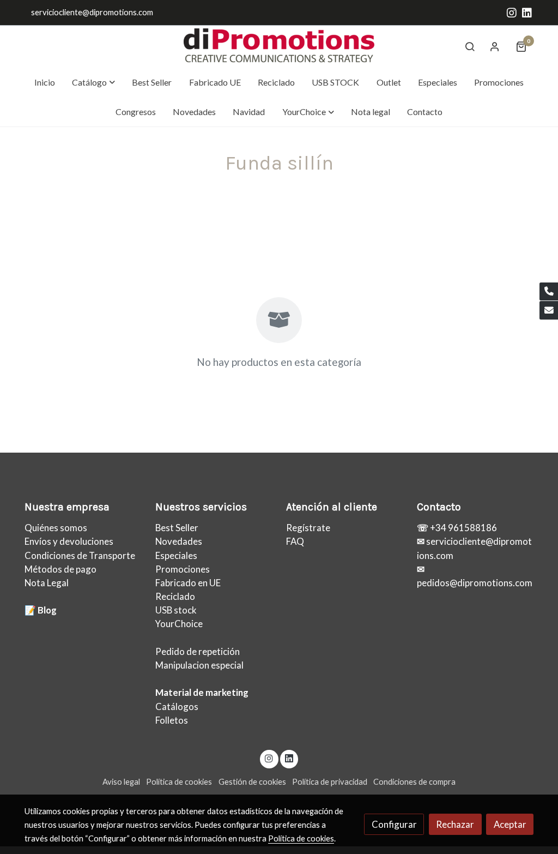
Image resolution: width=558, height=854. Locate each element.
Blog (47, 610)
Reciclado (175, 596)
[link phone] (548, 291)
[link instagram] (512, 12)
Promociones (182, 569)
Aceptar (510, 824)
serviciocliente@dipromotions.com (92, 12)
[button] (94, 82)
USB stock (176, 610)
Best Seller (176, 527)
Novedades (178, 541)
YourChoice (179, 623)
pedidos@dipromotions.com (474, 582)
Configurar (394, 824)
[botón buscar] (469, 46)
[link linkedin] (527, 12)
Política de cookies (179, 781)
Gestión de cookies (252, 781)
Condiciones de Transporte (80, 555)
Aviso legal (121, 781)
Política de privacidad (329, 781)
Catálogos (176, 706)
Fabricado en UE (188, 582)
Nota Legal (47, 582)
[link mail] (548, 310)
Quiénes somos (56, 527)
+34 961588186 (462, 527)
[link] (279, 46)
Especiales (176, 555)
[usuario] (494, 46)
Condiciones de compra (414, 781)
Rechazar (455, 824)
